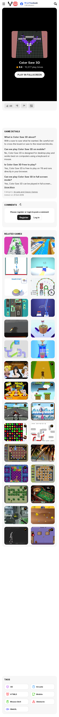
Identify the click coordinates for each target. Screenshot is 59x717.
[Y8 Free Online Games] (13, 4)
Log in (37, 217)
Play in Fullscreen (29, 74)
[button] (9, 187)
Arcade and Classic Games (26, 192)
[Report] (24, 105)
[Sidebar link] (4, 4)
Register (23, 217)
